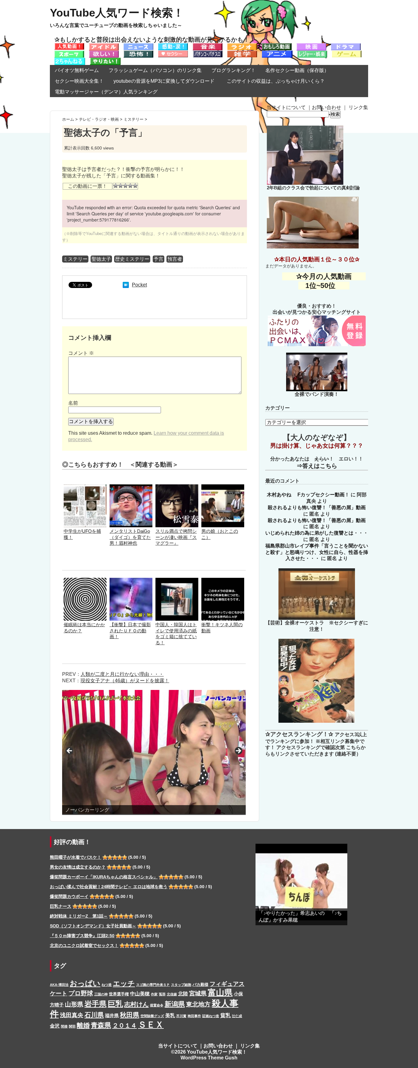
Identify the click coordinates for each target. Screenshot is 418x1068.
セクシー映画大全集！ (79, 81)
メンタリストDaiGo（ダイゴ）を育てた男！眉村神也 (130, 537)
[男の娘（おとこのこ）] (222, 487)
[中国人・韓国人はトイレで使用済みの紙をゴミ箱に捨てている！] (176, 580)
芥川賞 (181, 1016)
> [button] (238, 751)
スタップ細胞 (181, 985)
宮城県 (198, 993)
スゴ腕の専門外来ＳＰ (153, 985)
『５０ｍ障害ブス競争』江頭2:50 (82, 935)
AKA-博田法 (59, 985)
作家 (154, 994)
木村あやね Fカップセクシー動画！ (308, 494)
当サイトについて (286, 107)
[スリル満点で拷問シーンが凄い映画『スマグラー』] (176, 487)
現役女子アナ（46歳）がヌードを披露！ (124, 680)
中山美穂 (140, 993)
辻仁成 (237, 1016)
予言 (158, 259)
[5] (135, 185)
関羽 (72, 1026)
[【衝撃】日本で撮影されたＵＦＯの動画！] (131, 580)
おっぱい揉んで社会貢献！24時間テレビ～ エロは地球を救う (108, 886)
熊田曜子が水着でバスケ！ (75, 857)
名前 (73, 403)
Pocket (139, 284)
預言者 (174, 259)
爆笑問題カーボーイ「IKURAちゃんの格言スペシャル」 (104, 876)
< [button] (69, 751)
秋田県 (129, 1014)
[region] (154, 752)
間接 (64, 1026)
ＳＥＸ (151, 1024)
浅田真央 (71, 1015)
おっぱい (85, 983)
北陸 (183, 993)
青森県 (101, 1025)
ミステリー (75, 259)
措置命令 (156, 1005)
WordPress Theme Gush (209, 1057)
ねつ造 (107, 985)
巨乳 (115, 1004)
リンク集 (358, 107)
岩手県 (95, 1004)
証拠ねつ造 (210, 1016)
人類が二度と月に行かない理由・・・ (122, 674)
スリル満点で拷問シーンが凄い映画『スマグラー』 (176, 537)
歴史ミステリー (132, 259)
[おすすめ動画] (69, 46)
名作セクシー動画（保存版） (297, 70)
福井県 (112, 1015)
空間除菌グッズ (152, 1016)
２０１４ (124, 1025)
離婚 (83, 1025)
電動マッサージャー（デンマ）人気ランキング (106, 91)
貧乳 (225, 1015)
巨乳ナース (60, 906)
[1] (115, 185)
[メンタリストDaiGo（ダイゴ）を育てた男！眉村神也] (131, 487)
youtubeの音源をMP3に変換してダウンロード (164, 81)
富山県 (220, 992)
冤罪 (162, 994)
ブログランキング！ (233, 70)
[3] (125, 185)
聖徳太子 (101, 259)
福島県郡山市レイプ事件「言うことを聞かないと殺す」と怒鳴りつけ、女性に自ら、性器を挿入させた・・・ (316, 552)
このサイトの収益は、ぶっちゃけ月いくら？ (278, 81)
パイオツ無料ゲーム (77, 70)
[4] (130, 185)
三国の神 (101, 994)
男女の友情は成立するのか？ (78, 867)
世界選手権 (119, 994)
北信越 (172, 994)
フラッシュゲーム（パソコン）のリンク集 (155, 70)
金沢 (55, 1025)
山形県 (74, 1004)
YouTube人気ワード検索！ (117, 12)
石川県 (94, 1015)
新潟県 (175, 1004)
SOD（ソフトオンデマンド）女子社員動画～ (93, 925)
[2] (120, 185)
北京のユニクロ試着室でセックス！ (84, 945)
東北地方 (198, 1004)
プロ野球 (81, 993)
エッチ (124, 983)
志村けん (136, 1004)
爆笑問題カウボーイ (69, 896)
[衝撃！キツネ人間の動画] (222, 580)
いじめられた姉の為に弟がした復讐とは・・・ (316, 533)
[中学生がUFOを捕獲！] (85, 487)
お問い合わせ (326, 107)
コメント (81, 353)
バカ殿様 (200, 984)
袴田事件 (194, 1016)
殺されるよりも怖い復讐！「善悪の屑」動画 (317, 507)
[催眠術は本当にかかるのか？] (85, 580)
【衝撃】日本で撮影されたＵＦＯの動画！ (130, 630)
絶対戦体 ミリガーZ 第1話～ (79, 916)
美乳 (170, 1015)
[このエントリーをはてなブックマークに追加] (126, 284)
